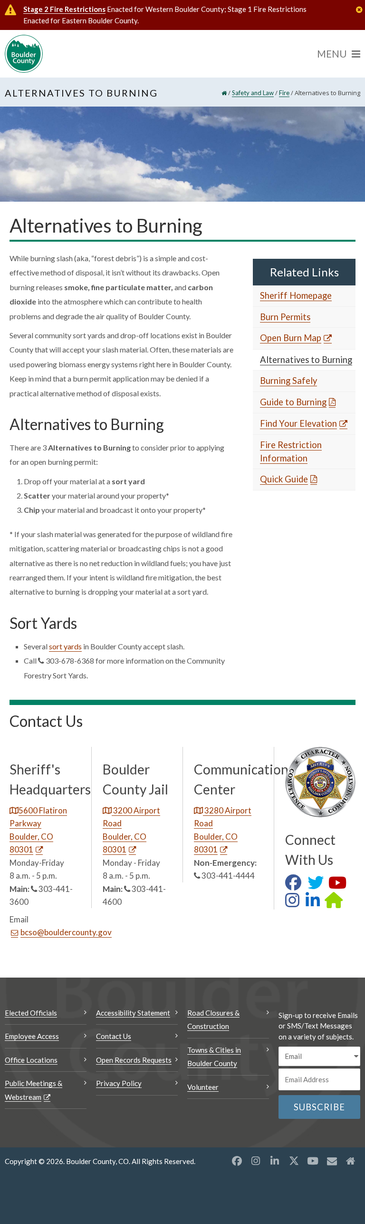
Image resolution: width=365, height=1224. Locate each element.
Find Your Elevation (298, 423)
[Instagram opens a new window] (255, 1160)
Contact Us (113, 1036)
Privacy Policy (119, 1083)
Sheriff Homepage (296, 295)
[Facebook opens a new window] (236, 1160)
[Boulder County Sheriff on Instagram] (294, 903)
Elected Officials (31, 1013)
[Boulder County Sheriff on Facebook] (295, 886)
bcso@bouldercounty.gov (66, 932)
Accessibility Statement (133, 1013)
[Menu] (338, 54)
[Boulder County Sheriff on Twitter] (317, 886)
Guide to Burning (293, 402)
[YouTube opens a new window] (312, 1160)
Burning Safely (288, 380)
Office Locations (31, 1060)
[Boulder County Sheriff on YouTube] (339, 886)
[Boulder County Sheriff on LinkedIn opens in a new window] (315, 903)
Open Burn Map (290, 338)
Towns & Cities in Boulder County (214, 1057)
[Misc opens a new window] (331, 1160)
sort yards (65, 646)
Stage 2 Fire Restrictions (64, 9)
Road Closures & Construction (213, 1020)
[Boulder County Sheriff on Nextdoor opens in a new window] (336, 903)
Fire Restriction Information (291, 451)
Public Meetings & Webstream (33, 1090)
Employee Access (32, 1036)
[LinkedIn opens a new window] (274, 1160)
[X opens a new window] (293, 1160)
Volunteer (203, 1087)
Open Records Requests (134, 1060)
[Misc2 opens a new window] (350, 1160)
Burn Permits (285, 317)
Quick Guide (284, 479)
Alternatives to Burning (306, 359)
